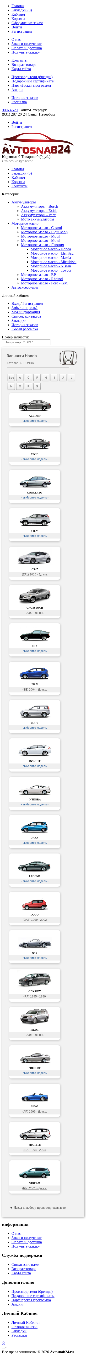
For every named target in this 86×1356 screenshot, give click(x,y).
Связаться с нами (25, 1264)
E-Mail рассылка (24, 329)
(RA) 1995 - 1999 (34, 996)
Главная (17, 6)
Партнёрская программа (31, 85)
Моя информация (25, 312)
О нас (16, 39)
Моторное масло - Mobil (40, 236)
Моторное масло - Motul (40, 240)
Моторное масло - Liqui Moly (44, 232)
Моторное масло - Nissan (51, 266)
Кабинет (18, 14)
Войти (16, 27)
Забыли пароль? (24, 308)
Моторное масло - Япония (42, 245)
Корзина (18, 19)
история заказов (24, 1327)
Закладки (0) (21, 10)
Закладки (19, 321)
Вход (15, 303)
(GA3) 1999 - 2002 (35, 919)
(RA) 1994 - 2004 (34, 1150)
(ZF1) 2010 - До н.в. (35, 574)
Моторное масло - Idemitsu (52, 253)
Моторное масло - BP (38, 275)
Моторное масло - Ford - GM (44, 283)
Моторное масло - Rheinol (42, 279)
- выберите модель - (34, 420)
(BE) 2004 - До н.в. (34, 689)
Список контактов (26, 316)
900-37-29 (10, 110)
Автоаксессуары (24, 287)
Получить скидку (25, 52)
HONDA (28, 363)
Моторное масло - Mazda (51, 258)
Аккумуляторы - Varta (38, 215)
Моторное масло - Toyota (51, 270)
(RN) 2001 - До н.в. (34, 1188)
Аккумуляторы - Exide (39, 211)
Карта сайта (21, 69)
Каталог (12, 363)
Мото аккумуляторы (37, 219)
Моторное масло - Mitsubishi (53, 262)
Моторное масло (24, 223)
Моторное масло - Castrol (41, 228)
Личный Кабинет (25, 1322)
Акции (17, 90)
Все (11, 377)
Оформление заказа (27, 23)
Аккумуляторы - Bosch (39, 206)
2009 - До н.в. (35, 613)
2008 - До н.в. (35, 1035)
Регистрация (21, 31)
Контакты (19, 60)
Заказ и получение (26, 44)
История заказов (24, 98)
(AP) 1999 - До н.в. (34, 1111)
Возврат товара (23, 65)
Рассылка (19, 102)
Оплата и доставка (26, 48)
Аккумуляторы (23, 202)
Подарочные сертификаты (32, 81)
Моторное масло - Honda (51, 249)
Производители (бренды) (32, 77)
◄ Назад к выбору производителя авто (37, 1207)
